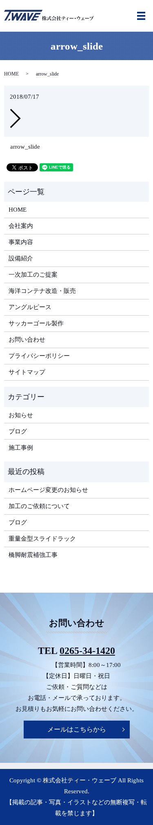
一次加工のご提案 (33, 274)
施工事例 (21, 447)
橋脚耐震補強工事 (33, 555)
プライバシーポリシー (39, 356)
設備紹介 (21, 258)
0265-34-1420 (87, 650)
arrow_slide (25, 146)
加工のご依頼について (39, 506)
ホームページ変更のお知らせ (48, 490)
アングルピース (30, 307)
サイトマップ (27, 372)
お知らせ (21, 415)
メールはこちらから (76, 729)
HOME (11, 74)
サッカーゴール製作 (36, 323)
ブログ (18, 431)
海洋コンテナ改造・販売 (42, 291)
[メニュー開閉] (141, 16)
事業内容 (21, 242)
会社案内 (21, 226)
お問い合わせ (27, 339)
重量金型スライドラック (42, 538)
